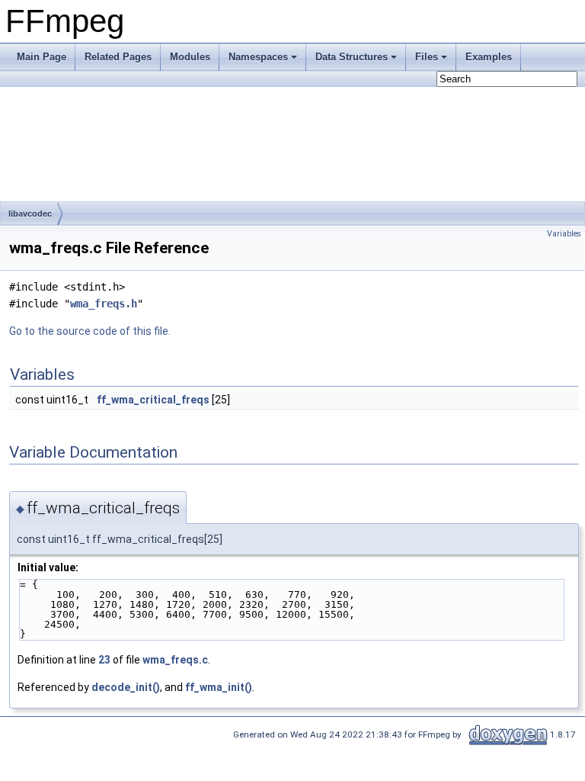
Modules (190, 57)
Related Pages (118, 57)
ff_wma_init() (218, 687)
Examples (488, 57)
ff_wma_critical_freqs (153, 400)
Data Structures (351, 57)
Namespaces (258, 57)
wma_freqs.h (103, 303)
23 (104, 660)
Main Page (41, 57)
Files (426, 57)
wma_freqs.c (175, 660)
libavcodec (30, 213)
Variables (564, 234)
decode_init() (125, 687)
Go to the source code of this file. (90, 331)
